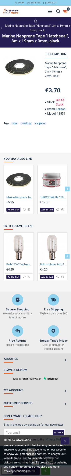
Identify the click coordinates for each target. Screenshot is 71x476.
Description (56, 54)
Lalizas (61, 109)
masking (26, 123)
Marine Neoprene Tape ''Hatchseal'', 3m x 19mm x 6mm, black (19, 197)
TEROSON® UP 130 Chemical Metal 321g (53, 197)
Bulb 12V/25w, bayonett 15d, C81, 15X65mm (19, 264)
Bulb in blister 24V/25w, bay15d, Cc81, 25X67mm (53, 264)
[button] (4, 189)
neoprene (40, 123)
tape (14, 123)
